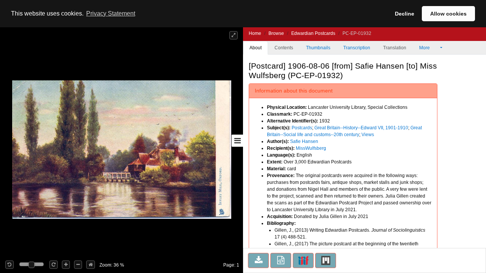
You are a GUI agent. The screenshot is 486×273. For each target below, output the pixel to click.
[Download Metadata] (280, 260)
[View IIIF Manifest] (303, 260)
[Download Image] (258, 260)
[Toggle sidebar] (237, 141)
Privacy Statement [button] (110, 13)
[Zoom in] (66, 264)
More (425, 47)
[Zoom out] (78, 264)
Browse (276, 33)
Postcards (302, 127)
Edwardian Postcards (313, 33)
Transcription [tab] (356, 47)
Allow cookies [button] (448, 14)
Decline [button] (404, 14)
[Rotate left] (9, 264)
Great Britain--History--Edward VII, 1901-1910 (361, 127)
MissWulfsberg (311, 148)
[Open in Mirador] (325, 260)
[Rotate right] (53, 264)
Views (367, 134)
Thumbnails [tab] (318, 47)
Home (255, 33)
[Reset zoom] (90, 264)
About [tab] (255, 47)
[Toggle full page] (233, 35)
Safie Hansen (304, 141)
